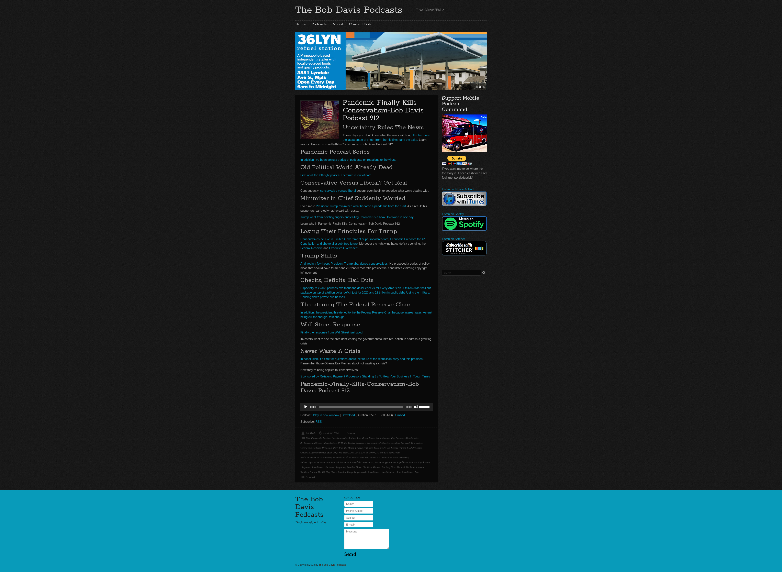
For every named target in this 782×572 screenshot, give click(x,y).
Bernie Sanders (383, 437)
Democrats (327, 447)
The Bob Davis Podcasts (348, 10)
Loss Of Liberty (368, 452)
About (337, 24)
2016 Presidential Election (318, 437)
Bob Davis (310, 432)
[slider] (425, 406)
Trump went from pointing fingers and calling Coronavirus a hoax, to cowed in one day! (357, 217)
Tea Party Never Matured (393, 467)
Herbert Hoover (318, 452)
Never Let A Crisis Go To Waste (383, 457)
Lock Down (354, 452)
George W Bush (398, 447)
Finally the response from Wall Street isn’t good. (331, 332)
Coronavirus (417, 442)
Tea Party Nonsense (415, 467)
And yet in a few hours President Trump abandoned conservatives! (344, 263)
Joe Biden (343, 452)
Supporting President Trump (349, 467)
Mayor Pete (394, 452)
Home (300, 24)
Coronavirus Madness (310, 447)
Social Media (318, 467)
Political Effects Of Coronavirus (315, 462)
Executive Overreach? (344, 248)
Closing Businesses (357, 442)
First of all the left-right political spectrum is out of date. (336, 175)
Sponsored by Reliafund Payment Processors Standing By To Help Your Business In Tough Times (365, 376)
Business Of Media (338, 442)
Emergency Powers (364, 447)
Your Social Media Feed (408, 472)
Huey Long (332, 452)
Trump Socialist (338, 472)
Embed (400, 415)
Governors (305, 452)
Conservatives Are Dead (398, 442)
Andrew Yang (355, 437)
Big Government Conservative (314, 442)
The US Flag (324, 472)
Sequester (306, 467)
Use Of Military (388, 472)
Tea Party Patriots (308, 472)
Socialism (329, 467)
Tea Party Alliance (371, 467)
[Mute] (416, 407)
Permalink (310, 476)
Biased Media (411, 437)
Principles (379, 462)
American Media (339, 437)
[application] (366, 407)
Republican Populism (407, 462)
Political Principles (340, 462)
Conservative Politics (376, 442)
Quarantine (390, 462)
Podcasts (319, 24)
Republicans (424, 462)
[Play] (306, 407)
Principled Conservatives (361, 462)
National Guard (340, 457)
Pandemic (404, 457)
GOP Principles (414, 447)
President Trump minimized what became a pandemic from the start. (361, 206)
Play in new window (326, 415)
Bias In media (397, 437)
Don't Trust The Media (343, 447)
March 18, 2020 (331, 432)
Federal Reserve (311, 248)
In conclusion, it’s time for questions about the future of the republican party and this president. (362, 359)
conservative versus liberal (338, 190)
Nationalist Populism (358, 457)
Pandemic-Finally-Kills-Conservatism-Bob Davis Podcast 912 (383, 110)
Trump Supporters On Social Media (363, 472)
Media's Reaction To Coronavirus (316, 457)
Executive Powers (382, 447)
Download (348, 415)
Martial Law (382, 452)
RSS (318, 421)
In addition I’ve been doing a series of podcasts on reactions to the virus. (348, 159)
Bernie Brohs (368, 437)
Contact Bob (360, 24)
